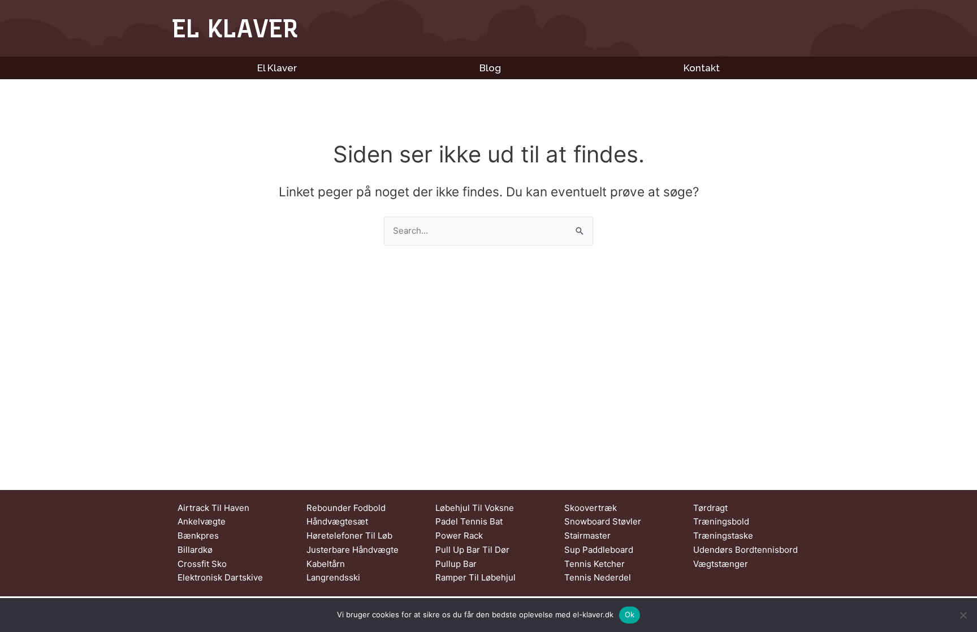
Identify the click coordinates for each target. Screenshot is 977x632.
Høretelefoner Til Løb (349, 535)
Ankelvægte (202, 521)
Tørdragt (710, 507)
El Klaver (235, 28)
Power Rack (459, 535)
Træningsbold (721, 521)
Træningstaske (723, 535)
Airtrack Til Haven (213, 507)
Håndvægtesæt (337, 521)
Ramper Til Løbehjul (475, 577)
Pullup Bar (456, 563)
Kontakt (702, 68)
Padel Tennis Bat (469, 521)
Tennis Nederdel (597, 577)
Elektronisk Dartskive (220, 577)
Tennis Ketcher (594, 563)
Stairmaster (587, 535)
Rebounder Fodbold (346, 507)
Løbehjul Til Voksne (474, 507)
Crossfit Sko (202, 563)
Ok (630, 614)
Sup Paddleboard (598, 549)
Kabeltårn (325, 563)
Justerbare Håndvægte (352, 549)
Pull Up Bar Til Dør (472, 549)
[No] (963, 615)
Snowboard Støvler (602, 521)
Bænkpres (198, 535)
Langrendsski (333, 577)
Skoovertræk (590, 507)
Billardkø (195, 549)
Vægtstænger (720, 563)
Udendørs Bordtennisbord (745, 549)
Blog (490, 68)
